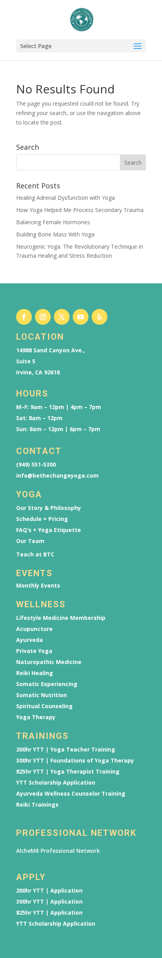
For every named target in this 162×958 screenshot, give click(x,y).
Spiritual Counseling (44, 706)
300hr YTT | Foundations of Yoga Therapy (75, 760)
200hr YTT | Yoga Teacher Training (65, 749)
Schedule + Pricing (42, 519)
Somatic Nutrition (41, 695)
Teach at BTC (35, 554)
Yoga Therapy (35, 717)
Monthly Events (38, 585)
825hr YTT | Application (49, 912)
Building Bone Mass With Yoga (55, 234)
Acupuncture (34, 629)
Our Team (30, 541)
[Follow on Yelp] (99, 317)
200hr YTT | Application (49, 890)
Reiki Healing (34, 673)
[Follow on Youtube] (80, 317)
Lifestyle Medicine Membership (60, 618)
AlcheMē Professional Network (58, 850)
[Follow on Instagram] (43, 317)
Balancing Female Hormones (53, 222)
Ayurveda (29, 640)
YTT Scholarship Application (55, 782)
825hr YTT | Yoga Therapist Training (68, 771)
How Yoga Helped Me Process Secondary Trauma (80, 210)
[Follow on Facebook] (24, 317)
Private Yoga (34, 651)
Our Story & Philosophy (48, 508)
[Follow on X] (62, 317)
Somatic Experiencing (46, 684)
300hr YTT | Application (49, 901)
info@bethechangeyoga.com (57, 475)
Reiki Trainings (37, 804)
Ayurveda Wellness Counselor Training (70, 793)
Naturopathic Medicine (48, 662)
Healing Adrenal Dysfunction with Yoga (65, 197)
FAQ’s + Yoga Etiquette (48, 530)
